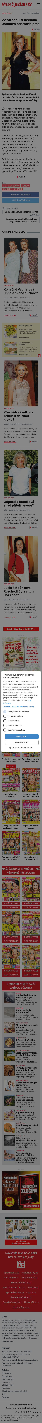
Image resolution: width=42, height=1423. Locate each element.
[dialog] (21, 711)
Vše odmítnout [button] (21, 742)
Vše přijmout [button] (21, 736)
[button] (21, 707)
